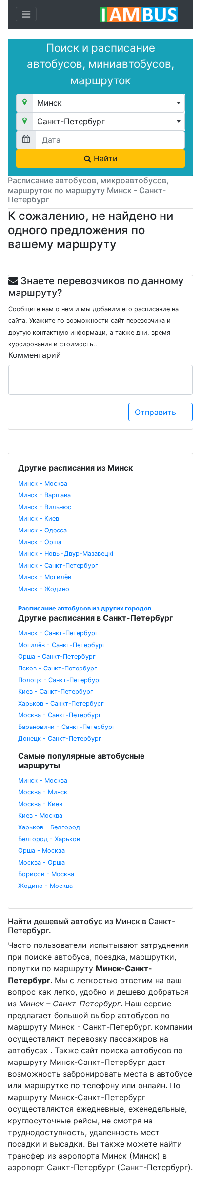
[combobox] (109, 103)
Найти (104, 158)
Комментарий (34, 355)
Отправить (157, 412)
